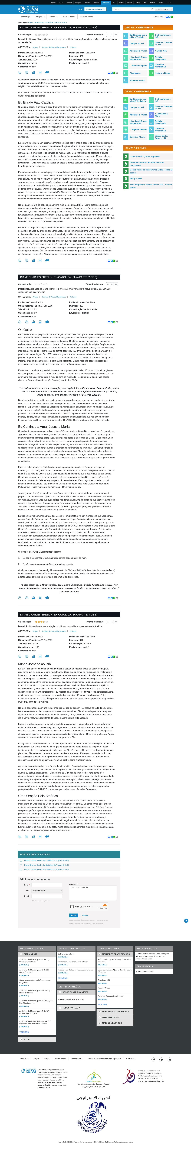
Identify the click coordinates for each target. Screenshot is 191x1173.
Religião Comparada (160, 58)
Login (80, 9)
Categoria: (24, 47)
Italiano (129, 2)
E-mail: (27, 896)
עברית (169, 2)
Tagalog (137, 2)
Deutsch (87, 2)
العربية (61, 2)
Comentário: (74, 884)
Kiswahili (152, 2)
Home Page (25, 17)
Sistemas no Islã (137, 80)
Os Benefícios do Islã (163, 36)
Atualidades (135, 73)
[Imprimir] (33, 72)
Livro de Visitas (86, 17)
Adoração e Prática (138, 51)
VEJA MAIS (24, 1032)
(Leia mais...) (24, 965)
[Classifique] (19, 72)
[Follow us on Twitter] (161, 1059)
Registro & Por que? (95, 10)
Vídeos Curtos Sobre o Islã (161, 137)
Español (69, 2)
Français (78, 2)
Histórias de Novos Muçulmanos (54, 47)
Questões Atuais (137, 137)
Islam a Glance (69, 17)
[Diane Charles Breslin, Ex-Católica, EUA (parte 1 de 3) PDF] (40, 72)
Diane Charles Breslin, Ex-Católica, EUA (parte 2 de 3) (46, 865)
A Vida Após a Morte (161, 115)
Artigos (39, 17)
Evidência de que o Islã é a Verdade (138, 36)
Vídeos (52, 17)
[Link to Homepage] (28, 9)
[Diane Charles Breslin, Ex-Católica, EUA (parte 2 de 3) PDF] (40, 321)
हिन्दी (145, 2)
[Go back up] (186, 920)
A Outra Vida (161, 51)
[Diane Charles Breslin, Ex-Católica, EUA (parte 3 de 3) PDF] (40, 656)
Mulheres (73, 47)
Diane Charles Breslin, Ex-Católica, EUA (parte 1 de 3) (46, 860)
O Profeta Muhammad (160, 65)
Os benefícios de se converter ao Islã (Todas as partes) (151, 171)
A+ (116, 35)
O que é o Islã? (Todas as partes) (145, 156)
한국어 (161, 2)
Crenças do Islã (137, 43)
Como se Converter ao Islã (164, 43)
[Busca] (152, 9)
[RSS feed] (169, 1059)
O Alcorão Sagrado (138, 65)
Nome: (27, 885)
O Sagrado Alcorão (138, 129)
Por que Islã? (136, 178)
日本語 (121, 2)
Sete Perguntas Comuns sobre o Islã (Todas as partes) (151, 186)
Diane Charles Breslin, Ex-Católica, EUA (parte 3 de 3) (46, 869)
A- (108, 35)
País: (28, 891)
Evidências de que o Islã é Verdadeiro (138, 100)
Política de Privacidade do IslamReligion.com (104, 1059)
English (53, 2)
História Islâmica (162, 73)
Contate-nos (158, 17)
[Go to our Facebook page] (154, 1059)
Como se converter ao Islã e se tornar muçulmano (147, 163)
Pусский (96, 2)
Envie (73, 915)
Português (106, 2)
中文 (114, 2)
